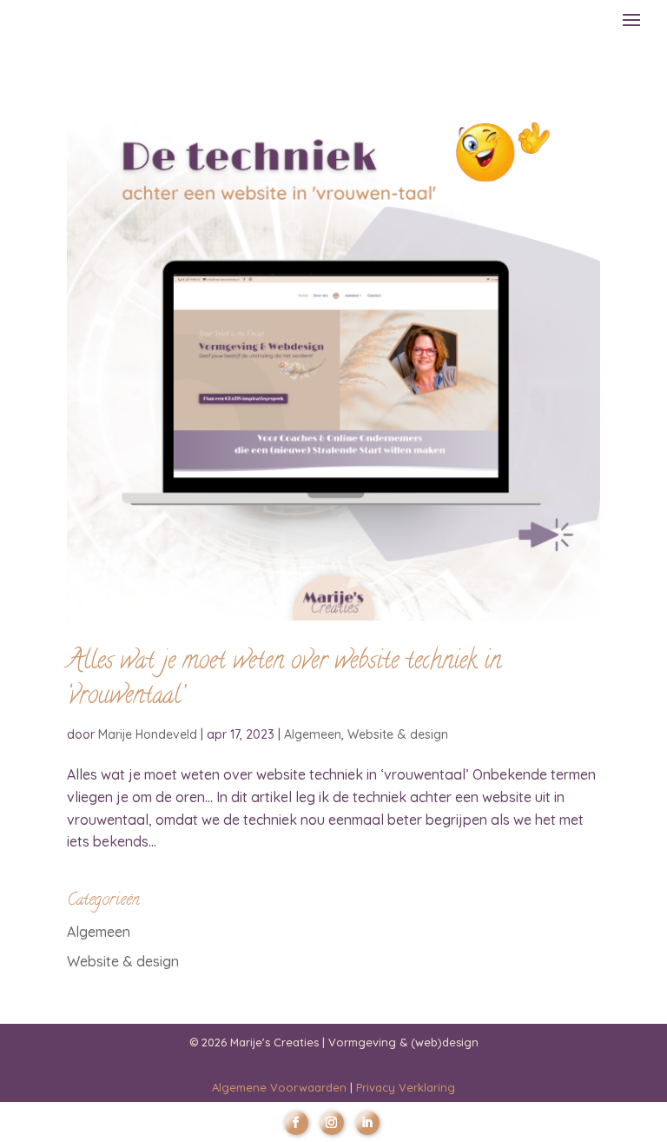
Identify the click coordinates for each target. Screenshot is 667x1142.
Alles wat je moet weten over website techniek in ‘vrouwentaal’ (284, 680)
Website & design (397, 734)
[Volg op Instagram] (332, 1123)
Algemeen (312, 734)
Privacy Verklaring (405, 1087)
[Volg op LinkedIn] (367, 1123)
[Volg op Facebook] (296, 1123)
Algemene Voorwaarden (279, 1087)
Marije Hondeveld (147, 734)
